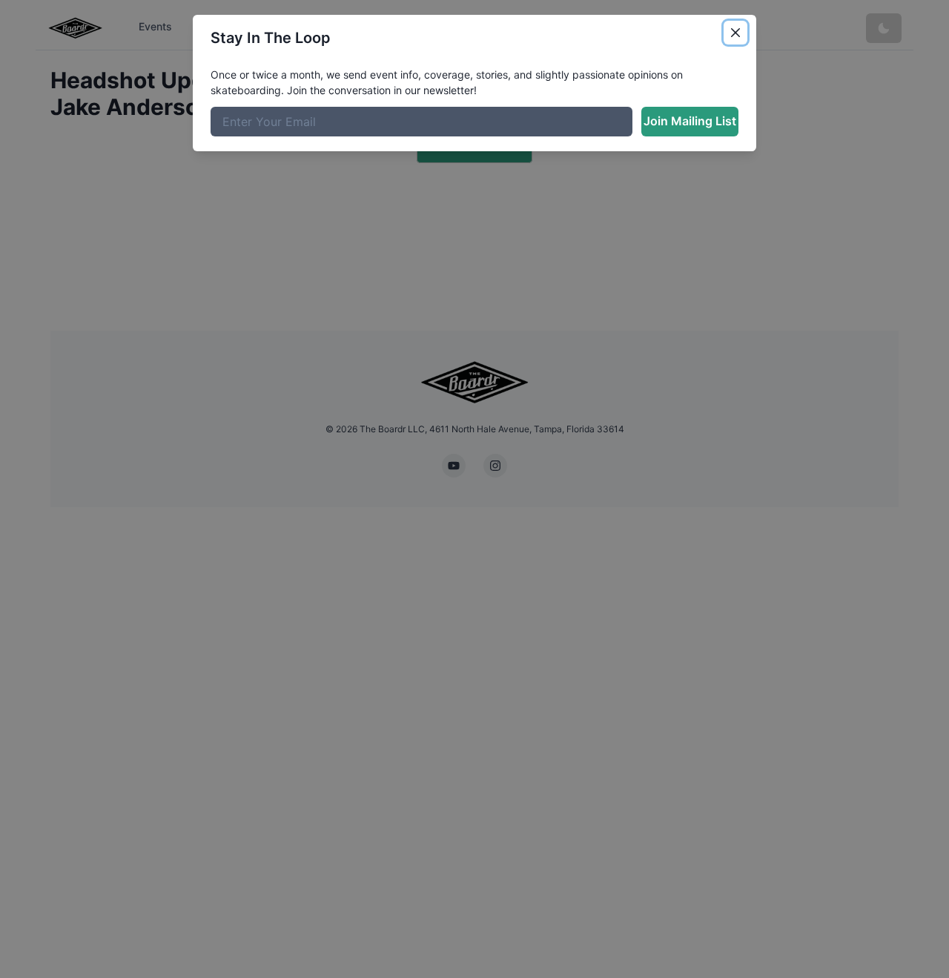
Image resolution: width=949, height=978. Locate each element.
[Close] (735, 32)
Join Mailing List (690, 120)
